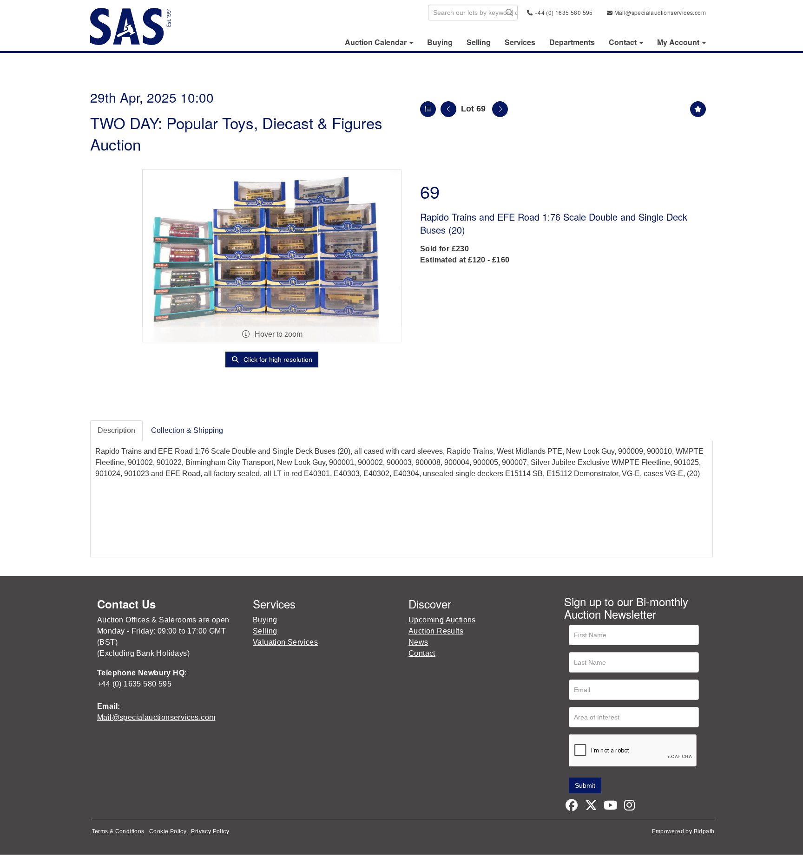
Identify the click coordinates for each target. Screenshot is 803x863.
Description (116, 430)
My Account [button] (679, 42)
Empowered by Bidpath (683, 831)
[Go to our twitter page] (592, 807)
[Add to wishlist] (698, 109)
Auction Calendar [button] (376, 42)
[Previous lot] (448, 109)
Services (520, 42)
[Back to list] (428, 109)
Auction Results (435, 631)
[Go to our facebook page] (573, 807)
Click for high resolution (277, 359)
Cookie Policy (167, 831)
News (418, 642)
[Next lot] (500, 109)
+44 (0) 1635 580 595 (562, 12)
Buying (440, 42)
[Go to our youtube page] (611, 807)
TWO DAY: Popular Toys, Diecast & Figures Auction (236, 133)
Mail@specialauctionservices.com (659, 12)
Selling (479, 42)
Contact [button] (623, 42)
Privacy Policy (210, 831)
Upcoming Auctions (442, 620)
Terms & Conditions (118, 831)
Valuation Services (285, 642)
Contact (421, 653)
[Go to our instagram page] (631, 807)
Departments (572, 42)
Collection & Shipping (187, 430)
